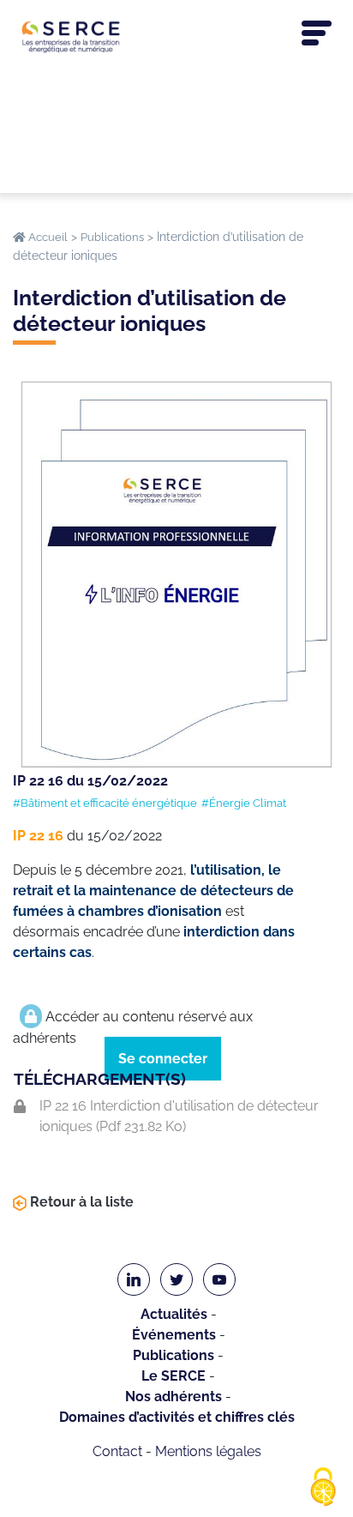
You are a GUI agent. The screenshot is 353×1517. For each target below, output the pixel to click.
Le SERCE (173, 1376)
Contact (117, 1451)
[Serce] (176, 36)
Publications (173, 1355)
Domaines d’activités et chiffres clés (177, 1417)
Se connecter (162, 1058)
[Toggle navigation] (316, 33)
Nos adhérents (173, 1396)
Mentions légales (208, 1451)
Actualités (174, 1314)
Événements (174, 1335)
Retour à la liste (80, 1202)
